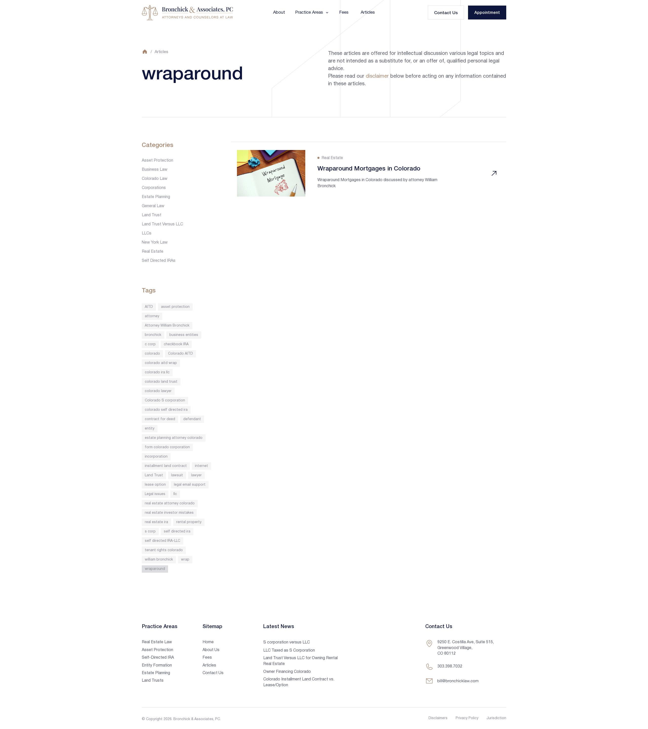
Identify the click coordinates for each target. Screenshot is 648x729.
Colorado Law (154, 179)
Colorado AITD (180, 353)
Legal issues (155, 494)
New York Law (155, 242)
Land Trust (151, 215)
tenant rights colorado (164, 550)
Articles (368, 12)
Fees (344, 12)
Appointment (487, 13)
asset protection (175, 307)
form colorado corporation (167, 447)
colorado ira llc (157, 372)
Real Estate (152, 251)
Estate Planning (156, 197)
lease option (155, 484)
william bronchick (159, 559)
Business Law (154, 169)
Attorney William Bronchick (167, 325)
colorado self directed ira (166, 410)
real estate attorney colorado (170, 503)
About (279, 12)
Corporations (154, 188)
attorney (152, 316)
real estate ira (156, 522)
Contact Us (446, 13)
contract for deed (160, 419)
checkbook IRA (176, 344)
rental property (188, 522)
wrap (185, 559)
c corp (150, 344)
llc (175, 494)
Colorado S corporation (165, 400)
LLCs (146, 233)
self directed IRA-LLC (162, 541)
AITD (149, 307)
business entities (183, 335)
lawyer (196, 475)
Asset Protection (157, 160)
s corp (150, 531)
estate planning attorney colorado (173, 438)
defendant (192, 419)
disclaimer (377, 76)
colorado (152, 353)
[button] (312, 12)
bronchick (153, 335)
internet (201, 466)
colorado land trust (161, 381)
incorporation (156, 456)
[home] (187, 12)
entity (149, 428)
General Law (153, 206)
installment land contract (166, 466)
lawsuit (177, 475)
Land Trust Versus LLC (162, 224)
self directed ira (177, 531)
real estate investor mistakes (169, 512)
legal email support (190, 484)
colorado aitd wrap (161, 363)
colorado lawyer (158, 391)
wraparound (155, 569)
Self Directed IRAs (158, 261)
